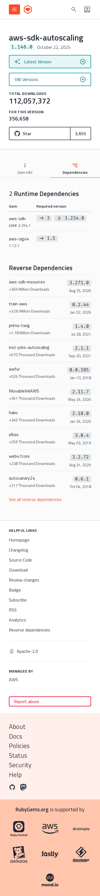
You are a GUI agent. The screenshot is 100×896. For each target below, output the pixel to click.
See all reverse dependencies (35, 499)
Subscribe (18, 600)
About (17, 726)
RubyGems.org (32, 809)
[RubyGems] (27, 9)
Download (18, 570)
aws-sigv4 (19, 241)
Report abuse (26, 701)
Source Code (20, 560)
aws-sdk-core (20, 221)
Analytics (17, 619)
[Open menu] (14, 9)
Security (20, 765)
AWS (13, 679)
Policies (19, 746)
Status (18, 755)
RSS (13, 609)
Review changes (24, 580)
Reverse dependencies (29, 629)
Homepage (19, 540)
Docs (15, 736)
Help (15, 774)
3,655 (80, 133)
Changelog (18, 550)
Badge (15, 590)
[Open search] (74, 9)
